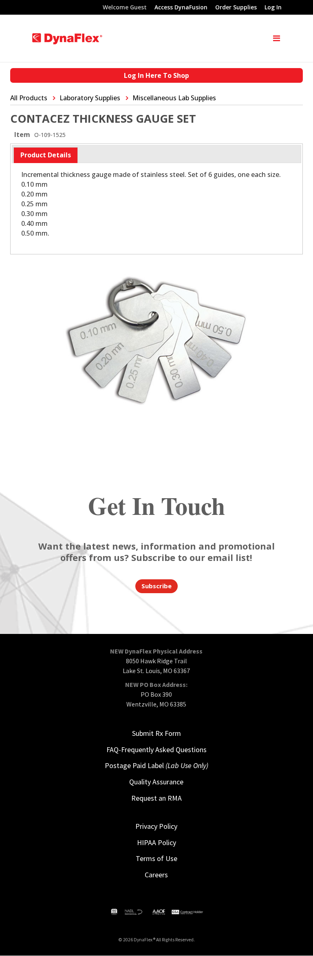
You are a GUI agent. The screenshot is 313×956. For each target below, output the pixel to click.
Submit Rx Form (156, 733)
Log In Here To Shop (156, 75)
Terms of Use (156, 858)
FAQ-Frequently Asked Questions (156, 749)
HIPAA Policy (156, 842)
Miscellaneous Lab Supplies (174, 97)
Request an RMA (156, 798)
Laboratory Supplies (90, 97)
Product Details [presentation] (45, 154)
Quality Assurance (156, 781)
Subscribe (156, 586)
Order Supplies (236, 7)
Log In (273, 7)
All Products (28, 97)
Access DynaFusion (180, 7)
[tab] (45, 155)
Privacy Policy (156, 826)
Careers (156, 874)
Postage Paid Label (156, 765)
